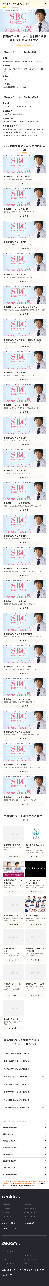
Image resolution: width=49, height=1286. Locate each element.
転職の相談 (28, 1204)
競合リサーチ (29, 1263)
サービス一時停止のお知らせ (15, 4)
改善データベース (30, 1259)
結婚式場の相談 (30, 1208)
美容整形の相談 (7, 1208)
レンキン (6, 1181)
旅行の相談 (6, 1212)
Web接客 (27, 1255)
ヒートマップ (29, 1251)
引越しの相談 (7, 1216)
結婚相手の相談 (30, 1212)
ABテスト (5, 1255)
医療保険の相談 (7, 1204)
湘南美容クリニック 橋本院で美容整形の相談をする (24, 1184)
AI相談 (4, 1259)
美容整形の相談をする (20, 1181)
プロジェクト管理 (8, 1263)
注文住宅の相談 (30, 1216)
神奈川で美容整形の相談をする (26, 1183)
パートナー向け (7, 1251)
